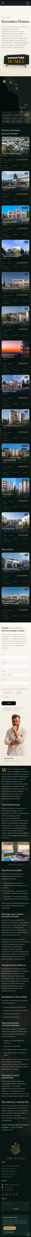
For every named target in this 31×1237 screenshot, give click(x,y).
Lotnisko (20, 121)
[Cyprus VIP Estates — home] (3, 2)
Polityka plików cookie (8, 1224)
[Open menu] (27, 3)
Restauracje (6, 121)
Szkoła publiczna (18, 115)
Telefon (4, 671)
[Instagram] (3, 1194)
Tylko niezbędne (9, 1232)
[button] (4, 81)
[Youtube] (6, 1194)
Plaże (21, 118)
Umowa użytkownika (17, 708)
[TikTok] (13, 1194)
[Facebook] (9, 1194)
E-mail (3, 679)
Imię (3, 653)
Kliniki (27, 115)
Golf (14, 121)
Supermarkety (7, 118)
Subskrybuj (16, 1208)
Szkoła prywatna (8, 115)
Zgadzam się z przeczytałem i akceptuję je (13, 709)
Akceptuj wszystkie (10, 1228)
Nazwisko (4, 662)
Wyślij (9, 703)
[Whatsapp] (16, 1194)
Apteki (15, 118)
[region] (15, 100)
